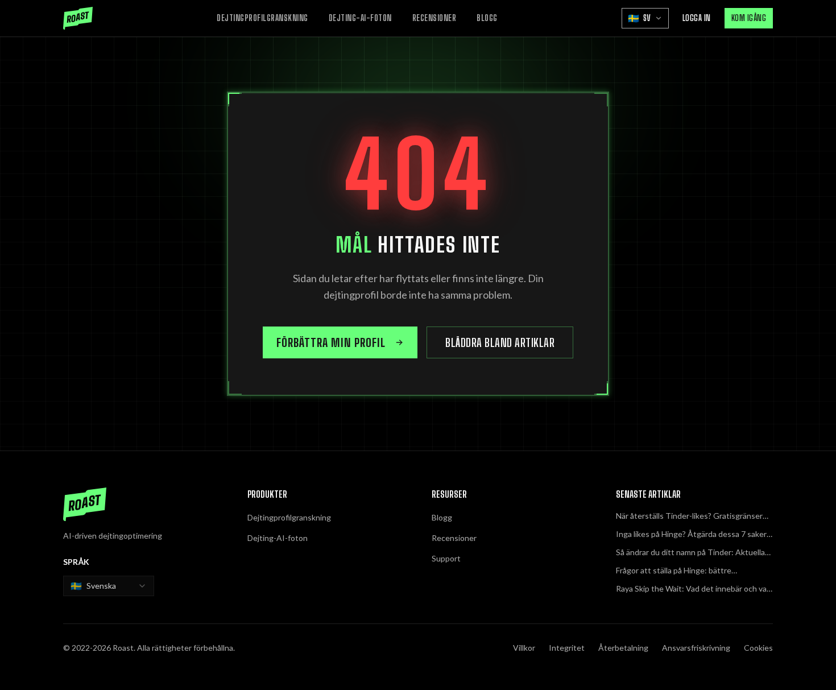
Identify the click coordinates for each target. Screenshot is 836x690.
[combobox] (108, 586)
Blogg (487, 18)
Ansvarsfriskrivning (696, 647)
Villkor (524, 647)
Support (446, 558)
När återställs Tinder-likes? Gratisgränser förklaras (689, 516)
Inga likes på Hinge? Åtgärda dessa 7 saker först (691, 534)
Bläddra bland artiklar (499, 342)
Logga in (696, 18)
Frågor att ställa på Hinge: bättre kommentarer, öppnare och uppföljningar (687, 570)
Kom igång (749, 18)
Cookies (758, 647)
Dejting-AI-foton (360, 18)
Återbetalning (623, 647)
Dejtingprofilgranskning (262, 18)
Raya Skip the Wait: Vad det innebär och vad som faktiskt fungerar (693, 589)
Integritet (567, 647)
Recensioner (434, 18)
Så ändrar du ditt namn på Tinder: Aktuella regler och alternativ (690, 552)
